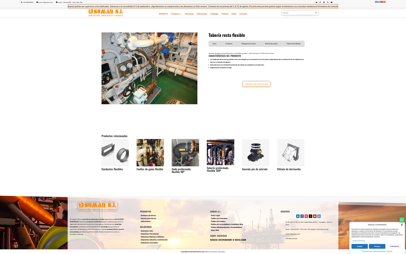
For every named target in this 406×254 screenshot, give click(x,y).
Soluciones (189, 14)
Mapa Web (215, 230)
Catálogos (214, 14)
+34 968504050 (28, 2)
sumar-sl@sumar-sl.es (45, 2)
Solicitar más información (256, 84)
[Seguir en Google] (319, 216)
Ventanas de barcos (148, 216)
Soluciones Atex (147, 231)
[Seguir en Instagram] (323, 2)
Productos (175, 14)
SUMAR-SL (163, 14)
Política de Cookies (367, 251)
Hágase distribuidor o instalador (228, 239)
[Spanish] (384, 2)
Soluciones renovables (149, 243)
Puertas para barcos (148, 218)
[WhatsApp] (401, 219)
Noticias (225, 14)
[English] (376, 2)
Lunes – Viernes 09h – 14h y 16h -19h (70, 2)
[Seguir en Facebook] (320, 2)
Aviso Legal (389, 251)
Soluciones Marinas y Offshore (152, 237)
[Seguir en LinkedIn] (316, 2)
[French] (379, 2)
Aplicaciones (202, 14)
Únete (233, 14)
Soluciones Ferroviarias (150, 234)
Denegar (377, 246)
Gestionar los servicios (359, 240)
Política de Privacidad (379, 251)
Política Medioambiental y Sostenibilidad (226, 227)
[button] (402, 225)
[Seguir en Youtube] (331, 2)
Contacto (243, 14)
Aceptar (359, 246)
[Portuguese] (381, 2)
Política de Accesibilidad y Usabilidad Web (227, 224)
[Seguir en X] (327, 2)
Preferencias (394, 246)
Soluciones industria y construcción (154, 240)
